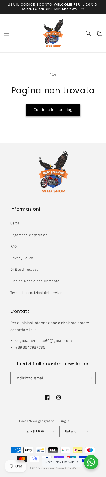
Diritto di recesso (24, 269)
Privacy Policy (21, 257)
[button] (6, 33)
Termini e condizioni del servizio (36, 292)
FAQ (13, 246)
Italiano (71, 431)
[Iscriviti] (89, 378)
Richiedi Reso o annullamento (34, 280)
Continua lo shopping (53, 109)
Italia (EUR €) (34, 431)
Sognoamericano (46, 468)
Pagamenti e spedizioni (29, 234)
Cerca (15, 223)
